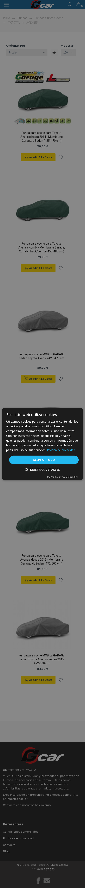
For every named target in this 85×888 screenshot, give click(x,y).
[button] (42, 469)
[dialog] (42, 444)
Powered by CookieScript (62, 476)
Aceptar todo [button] (44, 459)
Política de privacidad (61, 450)
